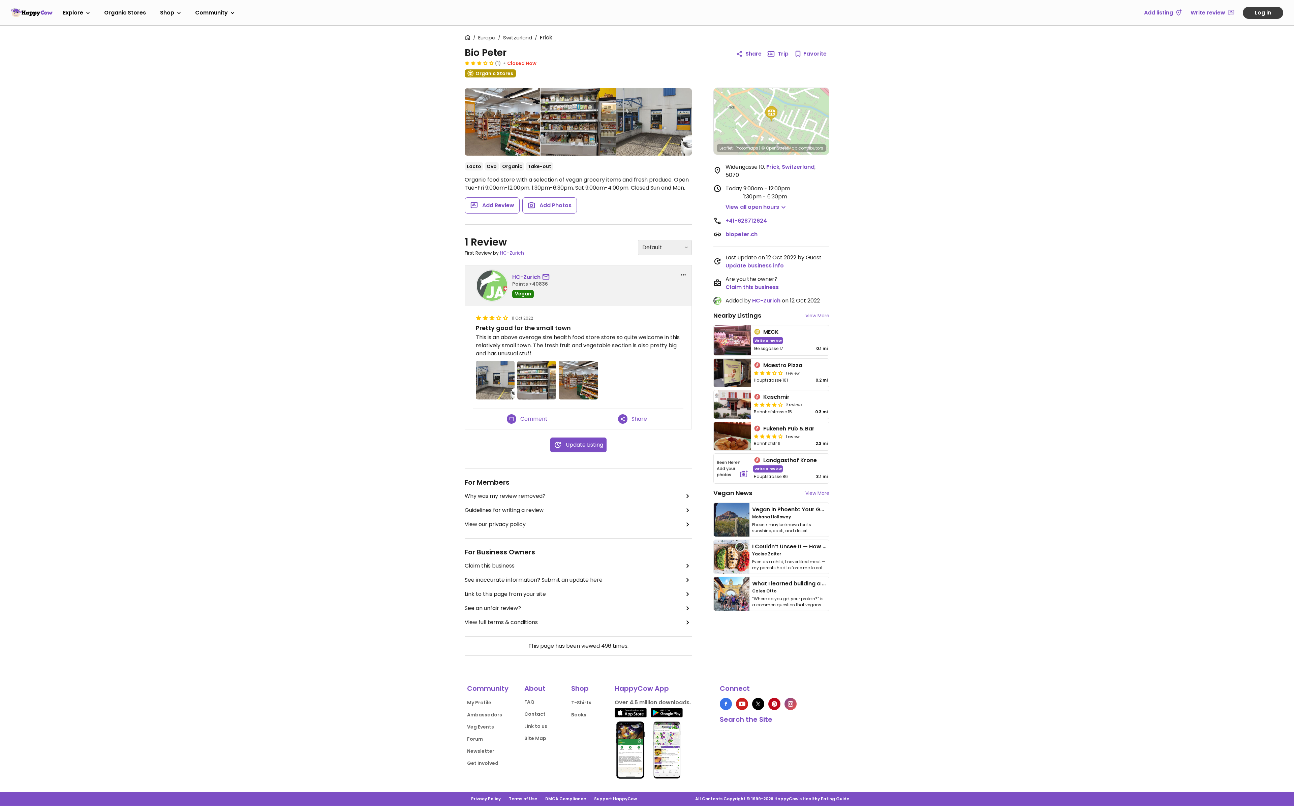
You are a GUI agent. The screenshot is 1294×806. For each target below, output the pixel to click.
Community (211, 13)
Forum (475, 739)
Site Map (535, 738)
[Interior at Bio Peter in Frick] (502, 123)
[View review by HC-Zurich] (492, 285)
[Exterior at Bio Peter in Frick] (654, 122)
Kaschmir (776, 397)
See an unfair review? (493, 608)
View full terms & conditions (501, 622)
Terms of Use (523, 799)
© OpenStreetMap (779, 148)
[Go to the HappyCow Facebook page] (726, 704)
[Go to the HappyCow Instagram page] (790, 704)
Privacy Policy (486, 799)
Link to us (535, 726)
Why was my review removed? (505, 496)
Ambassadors (484, 714)
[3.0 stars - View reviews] (479, 63)
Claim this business (490, 566)
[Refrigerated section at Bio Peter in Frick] (578, 122)
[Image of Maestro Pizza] (732, 373)
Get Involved (482, 763)
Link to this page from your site (505, 594)
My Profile (479, 702)
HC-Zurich (512, 253)
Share (753, 54)
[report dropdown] (683, 275)
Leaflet (726, 148)
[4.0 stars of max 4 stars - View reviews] (768, 404)
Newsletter (480, 751)
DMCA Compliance (565, 799)
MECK (771, 332)
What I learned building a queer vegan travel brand (822, 583)
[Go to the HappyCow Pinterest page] (774, 704)
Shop (167, 13)
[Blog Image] (731, 520)
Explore (73, 13)
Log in (1263, 13)
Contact (535, 714)
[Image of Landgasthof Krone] (732, 469)
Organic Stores (125, 13)
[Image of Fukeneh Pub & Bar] (732, 436)
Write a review (768, 340)
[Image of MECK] (732, 340)
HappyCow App (642, 688)
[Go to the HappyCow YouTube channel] (742, 704)
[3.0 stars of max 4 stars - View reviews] (768, 373)
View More (817, 315)
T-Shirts (581, 702)
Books (578, 714)
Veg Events (480, 726)
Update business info (755, 265)
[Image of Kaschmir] (732, 404)
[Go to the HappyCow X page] (758, 704)
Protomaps (747, 148)
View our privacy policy (495, 524)
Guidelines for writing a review (504, 510)
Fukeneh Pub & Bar (788, 428)
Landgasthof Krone (790, 460)
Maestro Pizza (782, 365)
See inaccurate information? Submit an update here (534, 580)
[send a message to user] (547, 277)
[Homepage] (32, 12)
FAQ (529, 702)
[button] (771, 114)
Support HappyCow (615, 799)
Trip (783, 54)
